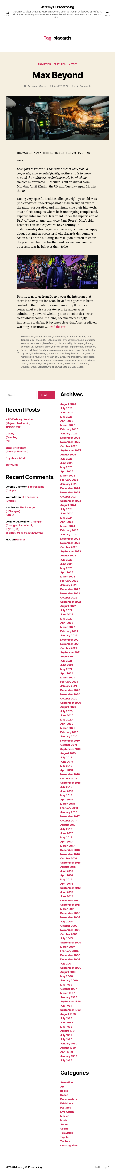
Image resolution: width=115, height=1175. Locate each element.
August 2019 (68, 753)
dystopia (39, 346)
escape (64, 346)
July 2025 (66, 458)
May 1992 (66, 1026)
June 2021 (66, 664)
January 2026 (68, 433)
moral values (27, 356)
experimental (76, 346)
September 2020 (70, 702)
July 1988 (66, 1060)
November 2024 (70, 492)
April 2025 (66, 471)
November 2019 (70, 740)
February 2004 (69, 951)
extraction (90, 346)
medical (90, 353)
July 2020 (66, 711)
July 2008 (66, 921)
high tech (25, 353)
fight (35, 350)
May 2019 (66, 765)
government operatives (61, 350)
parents (25, 360)
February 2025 (69, 479)
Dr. (32, 346)
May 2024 (66, 517)
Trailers (65, 1141)
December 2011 (69, 900)
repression (57, 360)
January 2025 (68, 484)
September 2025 (70, 450)
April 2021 (66, 673)
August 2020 (68, 707)
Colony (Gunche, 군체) (11, 437)
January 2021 (68, 685)
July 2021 (66, 660)
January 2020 (69, 736)
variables (42, 366)
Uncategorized (69, 1145)
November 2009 (70, 917)
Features (60, 64)
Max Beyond (57, 75)
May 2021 (66, 669)
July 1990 (66, 1039)
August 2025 (68, 454)
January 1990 (68, 1043)
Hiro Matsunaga (39, 353)
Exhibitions (66, 1103)
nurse (62, 356)
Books (64, 1090)
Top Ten (65, 1137)
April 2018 (66, 799)
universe (25, 366)
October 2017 (68, 820)
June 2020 (66, 715)
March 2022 (67, 627)
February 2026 (69, 429)
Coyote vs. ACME (16, 458)
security (32, 363)
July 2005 (66, 938)
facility (24, 350)
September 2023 (70, 551)
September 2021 (70, 652)
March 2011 (67, 908)
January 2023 (68, 585)
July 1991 (66, 1035)
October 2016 (68, 858)
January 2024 (68, 534)
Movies (72, 64)
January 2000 (69, 980)
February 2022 (69, 631)
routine (76, 360)
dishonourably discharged (71, 343)
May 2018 (66, 795)
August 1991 (67, 1030)
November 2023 (70, 542)
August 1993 (68, 1014)
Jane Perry (64, 353)
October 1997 (68, 988)
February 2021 (69, 681)
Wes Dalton (77, 366)
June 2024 (66, 513)
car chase (37, 340)
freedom (43, 350)
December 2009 (70, 913)
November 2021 (70, 643)
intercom (53, 353)
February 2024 (69, 530)
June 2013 (66, 892)
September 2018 (70, 782)
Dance (64, 1095)
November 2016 (70, 854)
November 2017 (70, 816)
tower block (70, 363)
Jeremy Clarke (38, 86)
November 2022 (70, 593)
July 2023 (66, 559)
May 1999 (66, 984)
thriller (60, 363)
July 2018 (66, 786)
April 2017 (66, 841)
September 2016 (70, 862)
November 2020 (70, 694)
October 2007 (68, 925)
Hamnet (20, 539)
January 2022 (68, 635)
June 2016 (66, 871)
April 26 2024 (61, 86)
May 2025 (66, 467)
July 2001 (66, 963)
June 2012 (66, 896)
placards (34, 360)
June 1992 (66, 1022)
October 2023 (68, 547)
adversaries (59, 336)
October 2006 (69, 934)
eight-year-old (52, 346)
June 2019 (66, 761)
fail (30, 350)
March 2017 (67, 845)
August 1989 (68, 1047)
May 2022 (66, 618)
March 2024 (67, 526)
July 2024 (66, 509)
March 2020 (67, 728)
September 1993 (70, 1009)
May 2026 (66, 416)
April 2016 (66, 875)
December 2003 (70, 955)
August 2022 (68, 606)
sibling (44, 363)
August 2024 (68, 505)
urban (34, 366)
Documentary (68, 1099)
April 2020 (66, 723)
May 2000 (66, 976)
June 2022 (66, 614)
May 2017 (66, 837)
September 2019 (70, 749)
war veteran (64, 366)
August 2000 (68, 972)
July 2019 (66, 757)
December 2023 (70, 538)
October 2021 (68, 648)
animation (72, 336)
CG (44, 340)
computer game (75, 340)
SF (39, 363)
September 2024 (70, 500)
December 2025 (70, 437)
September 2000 (70, 967)
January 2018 (68, 812)
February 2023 (69, 580)
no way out (52, 356)
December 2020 (70, 690)
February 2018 (69, 807)
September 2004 (70, 942)
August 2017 (68, 824)
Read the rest (57, 327)
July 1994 (66, 1005)
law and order (78, 353)
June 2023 (66, 563)
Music (64, 1120)
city (64, 340)
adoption (47, 336)
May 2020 (66, 719)
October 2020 (68, 698)
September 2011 (70, 904)
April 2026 (66, 420)
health (91, 350)
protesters (45, 360)
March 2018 (67, 803)
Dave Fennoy (50, 343)
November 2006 (70, 929)
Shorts (64, 1128)
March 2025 (67, 475)
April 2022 (66, 622)
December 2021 (70, 639)
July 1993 (66, 1018)
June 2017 (66, 833)
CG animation (54, 340)
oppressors (88, 356)
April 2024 (66, 521)
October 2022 (68, 597)
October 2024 (68, 496)
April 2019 (66, 770)
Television (66, 1132)
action (38, 336)
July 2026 (66, 408)
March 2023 (67, 576)
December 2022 (70, 589)
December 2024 (70, 488)
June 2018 (66, 791)
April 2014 (66, 883)
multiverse (40, 356)
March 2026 (67, 425)
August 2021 (68, 656)
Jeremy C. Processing (57, 7)
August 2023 (68, 555)
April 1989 (66, 1051)
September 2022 (70, 601)
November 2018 (70, 774)
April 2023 (66, 572)
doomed (25, 346)
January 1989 (68, 1056)
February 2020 (69, 732)
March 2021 (67, 677)
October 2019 (68, 744)
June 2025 (66, 463)
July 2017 (66, 829)
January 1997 (68, 997)
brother (81, 336)
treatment (83, 363)
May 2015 (66, 879)
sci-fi (83, 360)
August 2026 (68, 404)
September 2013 (70, 887)
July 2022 (66, 610)
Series (64, 1124)
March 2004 (67, 946)
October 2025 (68, 446)
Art (62, 1086)
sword (52, 363)
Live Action (67, 1111)
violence (52, 366)
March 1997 (67, 993)
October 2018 (68, 778)
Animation (44, 64)
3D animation (27, 336)
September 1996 (70, 1001)
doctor (88, 343)
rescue (67, 360)
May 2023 (66, 568)
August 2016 (68, 866)
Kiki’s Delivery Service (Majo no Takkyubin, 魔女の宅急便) (19, 423)
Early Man (12, 464)
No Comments (83, 86)
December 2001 (70, 959)
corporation (36, 343)
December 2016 (70, 850)
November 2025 (70, 441)
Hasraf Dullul (80, 350)
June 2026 (66, 412)
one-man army (73, 356)
